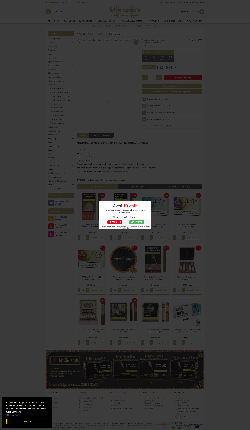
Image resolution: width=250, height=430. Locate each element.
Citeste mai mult (13, 415)
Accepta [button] (27, 421)
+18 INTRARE (136, 222)
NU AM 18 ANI (115, 222)
